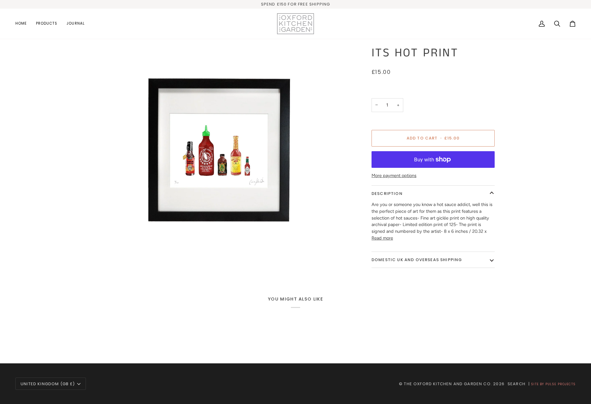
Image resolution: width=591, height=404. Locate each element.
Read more (382, 238)
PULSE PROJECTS (560, 384)
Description (387, 193)
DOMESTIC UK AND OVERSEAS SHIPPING (417, 260)
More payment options (394, 175)
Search (516, 384)
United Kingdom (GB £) (48, 384)
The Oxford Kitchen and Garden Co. (448, 384)
